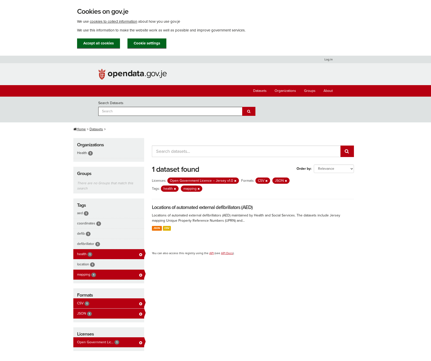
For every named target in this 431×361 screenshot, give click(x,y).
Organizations (285, 91)
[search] (347, 151)
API (211, 253)
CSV (166, 228)
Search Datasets (110, 103)
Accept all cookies (98, 43)
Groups (310, 91)
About (328, 91)
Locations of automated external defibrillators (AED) (202, 207)
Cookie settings (147, 43)
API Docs (227, 253)
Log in (328, 59)
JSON (156, 228)
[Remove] (235, 180)
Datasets (260, 91)
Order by (304, 169)
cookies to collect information (113, 21)
